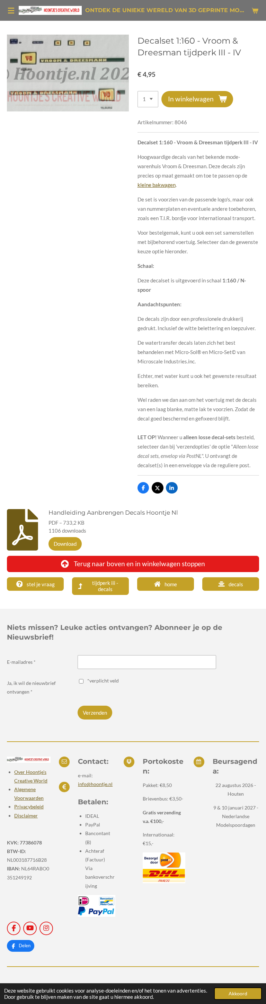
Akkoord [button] (238, 993)
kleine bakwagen (157, 185)
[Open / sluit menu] (11, 10)
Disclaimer (26, 815)
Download (65, 544)
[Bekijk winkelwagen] (255, 10)
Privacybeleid (29, 806)
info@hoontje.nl (95, 784)
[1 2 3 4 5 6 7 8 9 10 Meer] (148, 99)
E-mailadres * (21, 662)
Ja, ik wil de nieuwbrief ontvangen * (31, 687)
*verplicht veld (103, 681)
